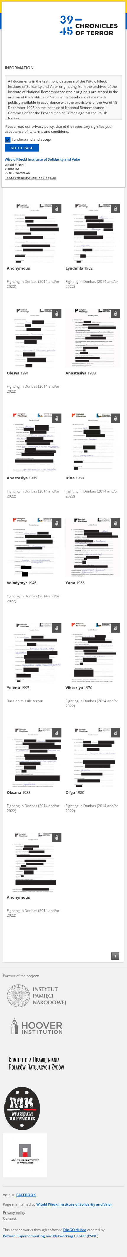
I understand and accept (31, 139)
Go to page (22, 148)
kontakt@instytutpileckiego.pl (30, 178)
